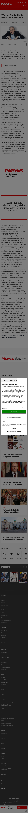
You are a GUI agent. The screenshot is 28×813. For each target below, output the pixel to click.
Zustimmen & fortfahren (14, 411)
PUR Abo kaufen (14, 428)
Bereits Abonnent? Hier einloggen (14, 431)
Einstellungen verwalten (14, 415)
